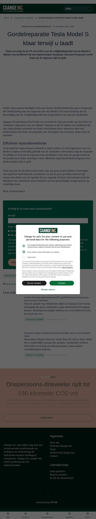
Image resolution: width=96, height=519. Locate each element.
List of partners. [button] (67, 267)
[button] (48, 257)
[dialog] (48, 259)
